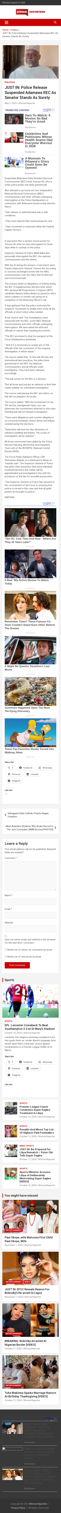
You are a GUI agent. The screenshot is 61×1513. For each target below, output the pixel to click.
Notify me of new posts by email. (24, 956)
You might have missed (21, 1195)
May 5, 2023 (11, 103)
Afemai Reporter (26, 103)
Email (8, 909)
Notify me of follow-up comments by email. (29, 949)
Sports (9, 980)
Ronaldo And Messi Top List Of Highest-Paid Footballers (37, 1131)
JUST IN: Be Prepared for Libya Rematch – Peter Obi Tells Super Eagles (36, 1152)
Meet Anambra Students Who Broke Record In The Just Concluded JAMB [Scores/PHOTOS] (29, 828)
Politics (10, 82)
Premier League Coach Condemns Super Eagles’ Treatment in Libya (35, 1110)
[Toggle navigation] (6, 22)
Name (9, 895)
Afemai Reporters (38, 1503)
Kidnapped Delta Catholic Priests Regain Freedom (28, 815)
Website (9, 922)
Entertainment (14, 1230)
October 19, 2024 (13, 1033)
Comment (11, 858)
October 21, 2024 (13, 1348)
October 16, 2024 (28, 1185)
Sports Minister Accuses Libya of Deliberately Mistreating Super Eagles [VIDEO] (35, 1176)
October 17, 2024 (28, 1159)
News (22, 1146)
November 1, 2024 (14, 1245)
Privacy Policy (18, 1507)
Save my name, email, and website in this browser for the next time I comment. (30, 941)
